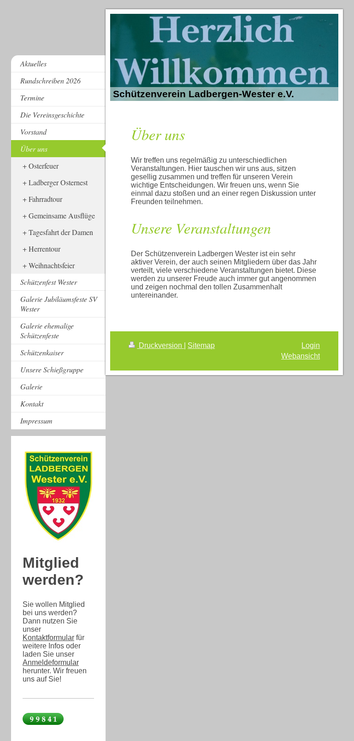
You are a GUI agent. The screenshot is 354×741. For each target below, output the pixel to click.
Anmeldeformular (51, 662)
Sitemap (201, 345)
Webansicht (300, 356)
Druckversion (160, 345)
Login (310, 345)
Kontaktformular (48, 637)
